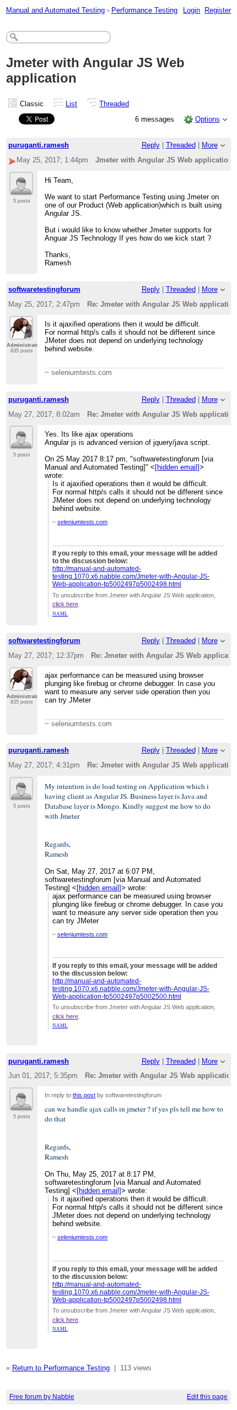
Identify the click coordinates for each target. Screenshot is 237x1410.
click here (65, 604)
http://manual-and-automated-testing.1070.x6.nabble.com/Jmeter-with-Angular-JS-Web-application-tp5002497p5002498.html (130, 576)
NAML (60, 614)
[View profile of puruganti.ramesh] (21, 189)
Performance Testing (144, 10)
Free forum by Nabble (41, 1397)
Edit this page (207, 1397)
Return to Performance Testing (61, 1368)
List (71, 104)
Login (191, 10)
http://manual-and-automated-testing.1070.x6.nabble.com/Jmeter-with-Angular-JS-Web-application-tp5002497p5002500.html (130, 988)
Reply (151, 145)
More (210, 145)
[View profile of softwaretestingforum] (21, 333)
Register (217, 10)
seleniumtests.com (82, 522)
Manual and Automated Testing (55, 10)
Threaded (114, 104)
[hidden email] (177, 467)
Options (207, 119)
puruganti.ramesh (38, 145)
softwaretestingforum (44, 289)
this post (84, 1095)
